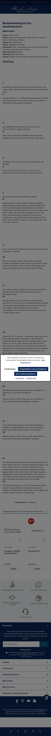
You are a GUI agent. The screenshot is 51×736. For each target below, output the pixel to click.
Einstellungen (10, 369)
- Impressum (20, 378)
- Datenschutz (31, 378)
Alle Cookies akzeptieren (26, 374)
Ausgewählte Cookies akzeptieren (33, 369)
